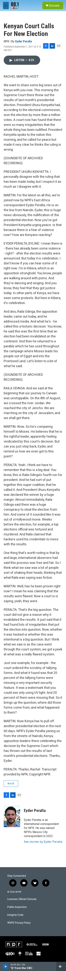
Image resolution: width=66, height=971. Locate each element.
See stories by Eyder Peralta (43, 842)
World (11, 783)
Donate (54, 5)
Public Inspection (17, 907)
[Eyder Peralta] (12, 816)
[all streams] (61, 966)
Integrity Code (15, 915)
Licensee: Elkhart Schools (21, 899)
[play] (5, 966)
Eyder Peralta (23, 41)
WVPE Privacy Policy (19, 922)
